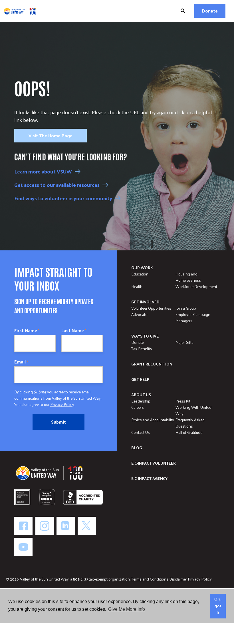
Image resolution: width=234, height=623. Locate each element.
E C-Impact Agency (149, 478)
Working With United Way (193, 410)
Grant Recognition (151, 363)
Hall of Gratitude (188, 432)
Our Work (142, 267)
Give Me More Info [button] (126, 609)
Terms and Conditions (149, 579)
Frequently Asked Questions (190, 423)
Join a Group (185, 308)
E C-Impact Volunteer (153, 463)
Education (139, 273)
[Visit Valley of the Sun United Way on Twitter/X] (87, 526)
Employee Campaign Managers (192, 317)
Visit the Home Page (50, 135)
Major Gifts (184, 342)
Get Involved (145, 301)
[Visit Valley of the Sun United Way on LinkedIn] (66, 526)
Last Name (73, 330)
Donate (210, 11)
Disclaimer (178, 579)
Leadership (140, 401)
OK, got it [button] (217, 606)
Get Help (140, 379)
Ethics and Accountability (152, 419)
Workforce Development (196, 286)
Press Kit (182, 401)
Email (21, 361)
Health (136, 286)
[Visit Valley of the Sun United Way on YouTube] (23, 547)
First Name (26, 330)
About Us (141, 394)
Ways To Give (145, 336)
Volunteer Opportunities (151, 308)
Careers (137, 407)
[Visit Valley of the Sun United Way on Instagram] (44, 526)
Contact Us (140, 432)
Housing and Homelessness (188, 277)
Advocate (139, 314)
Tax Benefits (141, 348)
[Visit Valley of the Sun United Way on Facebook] (23, 526)
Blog (136, 447)
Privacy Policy (62, 404)
